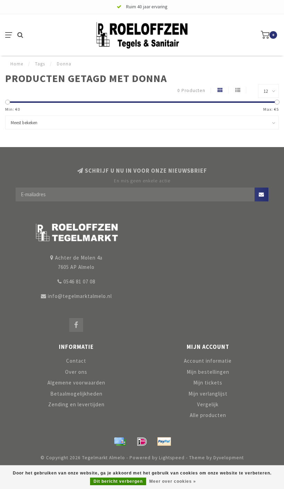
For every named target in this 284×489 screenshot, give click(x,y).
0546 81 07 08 (79, 281)
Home (16, 64)
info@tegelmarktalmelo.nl (80, 296)
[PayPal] (164, 441)
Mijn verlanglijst (208, 393)
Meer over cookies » (172, 481)
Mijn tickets (207, 382)
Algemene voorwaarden (76, 382)
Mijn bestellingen (208, 372)
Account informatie (208, 360)
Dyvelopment (228, 458)
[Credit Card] (119, 441)
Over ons (76, 372)
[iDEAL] (142, 441)
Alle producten (208, 415)
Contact (76, 360)
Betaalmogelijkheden (76, 393)
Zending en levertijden (76, 404)
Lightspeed (172, 458)
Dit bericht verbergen (118, 481)
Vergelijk (208, 404)
